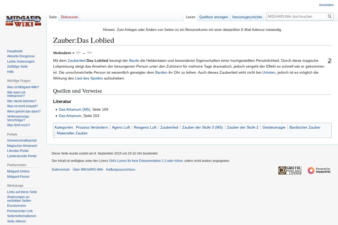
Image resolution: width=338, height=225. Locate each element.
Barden (161, 72)
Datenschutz (61, 169)
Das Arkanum (70, 116)
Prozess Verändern (92, 127)
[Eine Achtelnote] (330, 61)
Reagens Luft (145, 127)
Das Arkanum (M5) (74, 109)
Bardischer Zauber (305, 127)
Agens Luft (121, 127)
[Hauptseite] (23, 21)
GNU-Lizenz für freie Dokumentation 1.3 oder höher (146, 161)
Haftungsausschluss (120, 169)
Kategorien (64, 127)
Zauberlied (77, 60)
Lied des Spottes (89, 78)
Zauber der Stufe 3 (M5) (202, 127)
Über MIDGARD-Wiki (88, 169)
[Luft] (78, 53)
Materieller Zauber (72, 133)
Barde (134, 60)
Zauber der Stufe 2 (243, 127)
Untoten (268, 72)
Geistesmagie (273, 127)
